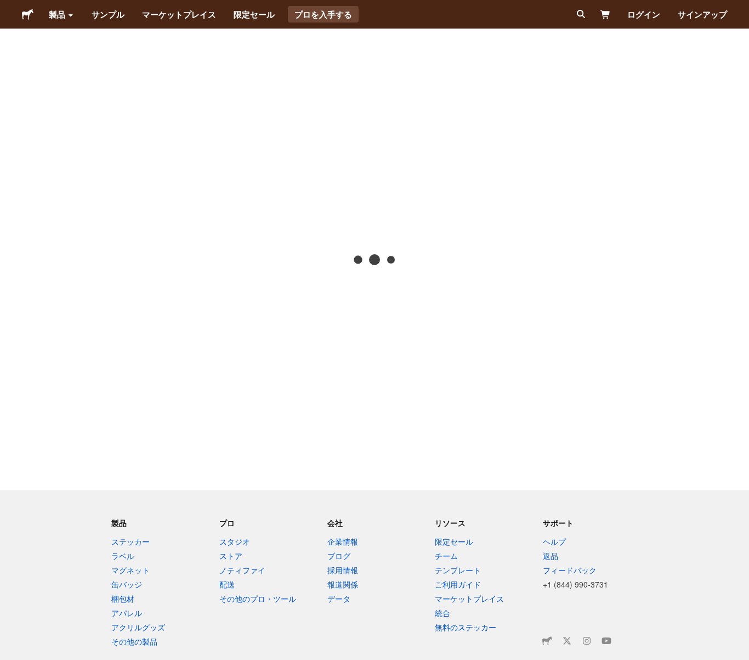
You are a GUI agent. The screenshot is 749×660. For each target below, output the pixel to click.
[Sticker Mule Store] (547, 640)
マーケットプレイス (179, 14)
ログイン (643, 14)
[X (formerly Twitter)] (567, 640)
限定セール (254, 14)
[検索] (580, 14)
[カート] (606, 14)
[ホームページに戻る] (27, 14)
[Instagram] (586, 640)
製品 (57, 14)
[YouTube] (606, 640)
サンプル (108, 14)
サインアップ (702, 14)
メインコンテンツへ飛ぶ (8, 8)
